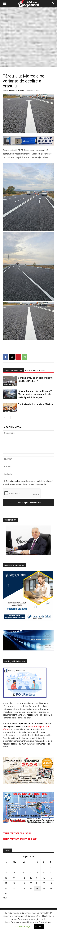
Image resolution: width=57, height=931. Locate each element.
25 (14, 888)
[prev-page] (4, 417)
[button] (4, 3)
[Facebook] (5, 357)
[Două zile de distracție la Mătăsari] (10, 407)
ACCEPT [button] (38, 926)
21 (37, 883)
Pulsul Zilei (7, 411)
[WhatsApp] (24, 357)
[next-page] (9, 417)
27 (31, 888)
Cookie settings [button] (22, 926)
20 (31, 883)
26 (24, 888)
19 (24, 883)
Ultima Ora (7, 385)
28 (37, 888)
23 (51, 883)
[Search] (53, 3)
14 (37, 878)
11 (14, 878)
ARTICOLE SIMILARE (13, 371)
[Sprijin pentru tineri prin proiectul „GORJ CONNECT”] (10, 381)
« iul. (5, 897)
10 (6, 878)
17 (6, 883)
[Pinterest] (18, 357)
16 (51, 878)
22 (44, 883)
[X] (12, 357)
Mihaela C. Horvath (16, 91)
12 (24, 878)
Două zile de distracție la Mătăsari (36, 404)
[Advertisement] (28, 37)
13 (31, 878)
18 (14, 883)
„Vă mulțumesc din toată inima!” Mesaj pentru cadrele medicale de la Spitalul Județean (35, 394)
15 (44, 878)
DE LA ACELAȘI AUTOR (35, 371)
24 (6, 888)
